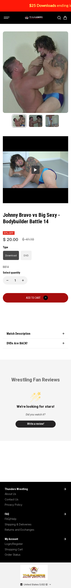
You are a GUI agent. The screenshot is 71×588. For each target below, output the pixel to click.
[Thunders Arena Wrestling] (33, 18)
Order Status (12, 554)
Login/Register (14, 543)
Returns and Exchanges (19, 529)
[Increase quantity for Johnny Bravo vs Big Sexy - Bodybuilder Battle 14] (23, 280)
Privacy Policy (13, 504)
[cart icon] (65, 18)
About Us (10, 493)
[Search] (59, 18)
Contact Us (11, 499)
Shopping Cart (14, 549)
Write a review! (35, 423)
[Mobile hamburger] (7, 18)
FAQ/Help (10, 518)
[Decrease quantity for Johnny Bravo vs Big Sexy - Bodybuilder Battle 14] (7, 280)
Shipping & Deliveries (18, 524)
